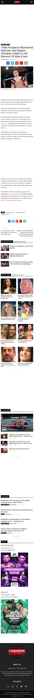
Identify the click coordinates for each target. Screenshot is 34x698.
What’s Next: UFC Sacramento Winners (19, 449)
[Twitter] (21, 686)
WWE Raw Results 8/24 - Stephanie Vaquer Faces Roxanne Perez (7, 297)
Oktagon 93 (4, 592)
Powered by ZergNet (18, 275)
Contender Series (5, 504)
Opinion (4, 429)
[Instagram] (12, 686)
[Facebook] (8, 686)
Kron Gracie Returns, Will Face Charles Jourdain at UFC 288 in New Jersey (9, 232)
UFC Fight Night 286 (7, 545)
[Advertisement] (17, 22)
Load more (16, 536)
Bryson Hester (13, 504)
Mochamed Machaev (20, 212)
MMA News (3, 44)
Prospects (3, 266)
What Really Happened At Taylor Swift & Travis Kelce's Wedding (8, 342)
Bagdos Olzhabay (10, 212)
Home (2, 42)
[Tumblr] (17, 686)
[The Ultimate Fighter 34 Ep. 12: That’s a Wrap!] (17, 423)
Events (2, 250)
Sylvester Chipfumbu (13, 194)
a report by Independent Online (13, 200)
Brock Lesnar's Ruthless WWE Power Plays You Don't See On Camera (25, 297)
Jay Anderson (5, 59)
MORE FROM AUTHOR (20, 241)
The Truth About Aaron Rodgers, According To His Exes (7, 365)
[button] (31, 2)
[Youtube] (26, 686)
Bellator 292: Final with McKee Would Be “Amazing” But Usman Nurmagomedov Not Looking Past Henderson (25, 233)
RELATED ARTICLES (7, 241)
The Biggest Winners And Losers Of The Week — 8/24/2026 (24, 319)
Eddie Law (9, 533)
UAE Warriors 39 (5, 214)
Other (8, 44)
